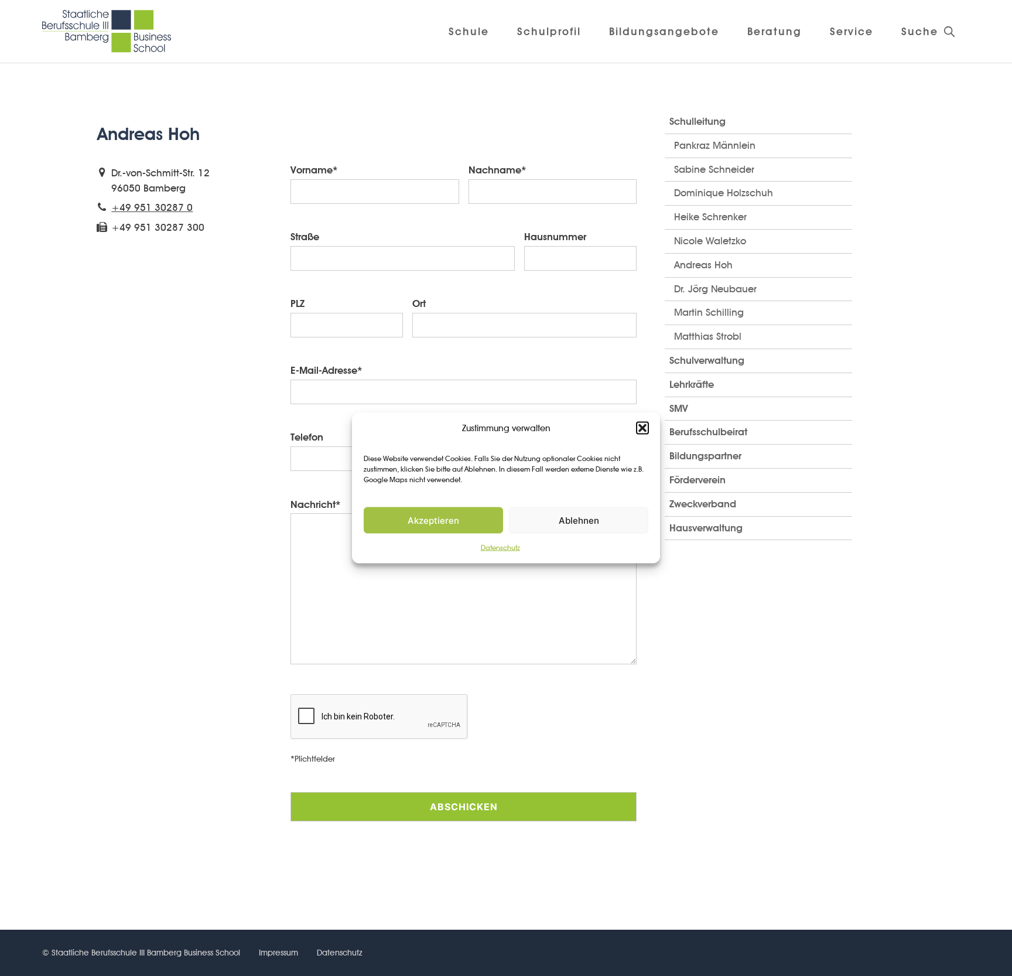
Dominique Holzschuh (723, 193)
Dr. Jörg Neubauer (715, 289)
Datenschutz (500, 547)
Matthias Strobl (707, 336)
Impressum (278, 952)
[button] (642, 428)
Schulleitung (697, 121)
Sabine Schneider (714, 169)
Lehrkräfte (691, 384)
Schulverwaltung (706, 360)
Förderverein (697, 480)
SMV (678, 408)
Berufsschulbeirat (708, 432)
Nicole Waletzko (710, 241)
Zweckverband (702, 504)
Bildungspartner (705, 456)
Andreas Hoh (703, 265)
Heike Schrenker (710, 217)
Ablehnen (579, 520)
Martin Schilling (709, 312)
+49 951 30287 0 (152, 207)
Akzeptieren (433, 520)
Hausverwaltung (706, 528)
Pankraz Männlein (714, 145)
